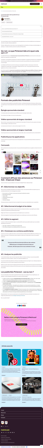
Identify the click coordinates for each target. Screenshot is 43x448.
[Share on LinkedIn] (21, 305)
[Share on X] (19, 305)
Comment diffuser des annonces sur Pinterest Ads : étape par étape (12, 33)
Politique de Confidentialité (5, 437)
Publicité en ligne (9, 22)
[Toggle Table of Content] (40, 26)
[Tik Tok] (5, 432)
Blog (2, 7)
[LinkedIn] (12, 432)
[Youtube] (10, 432)
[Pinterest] (14, 432)
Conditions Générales (4, 440)
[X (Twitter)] (7, 432)
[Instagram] (3, 432)
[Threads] (8, 432)
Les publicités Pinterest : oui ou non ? (7, 36)
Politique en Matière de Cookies (6, 439)
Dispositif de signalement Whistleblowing (7, 442)
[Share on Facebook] (18, 305)
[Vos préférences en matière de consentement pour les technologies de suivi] (41, 446)
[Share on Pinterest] (23, 305)
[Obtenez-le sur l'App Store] (3, 426)
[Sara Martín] (2, 19)
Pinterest (3, 22)
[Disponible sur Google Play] (7, 426)
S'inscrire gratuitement (35, 3)
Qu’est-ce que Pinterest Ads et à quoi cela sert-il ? (10, 28)
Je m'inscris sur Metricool (21, 324)
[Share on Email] (25, 305)
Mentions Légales (4, 435)
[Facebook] (1, 432)
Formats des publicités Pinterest (7, 31)
